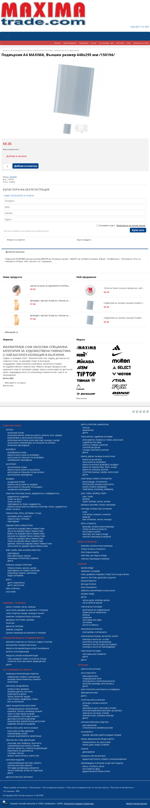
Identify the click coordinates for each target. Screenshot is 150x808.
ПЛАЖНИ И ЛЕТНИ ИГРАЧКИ (93, 756)
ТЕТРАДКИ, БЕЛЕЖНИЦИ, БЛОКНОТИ (23, 768)
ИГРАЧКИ (83, 665)
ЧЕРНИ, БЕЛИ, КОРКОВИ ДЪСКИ (96, 600)
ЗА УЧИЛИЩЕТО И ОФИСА (20, 50)
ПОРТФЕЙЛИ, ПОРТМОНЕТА (94, 632)
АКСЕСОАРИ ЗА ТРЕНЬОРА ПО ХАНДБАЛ (24, 487)
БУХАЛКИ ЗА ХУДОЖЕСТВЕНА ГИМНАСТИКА (26, 536)
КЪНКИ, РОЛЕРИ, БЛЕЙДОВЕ (94, 487)
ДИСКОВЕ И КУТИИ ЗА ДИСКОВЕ (21, 719)
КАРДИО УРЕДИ (87, 594)
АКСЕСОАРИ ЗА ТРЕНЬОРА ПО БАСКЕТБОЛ (25, 472)
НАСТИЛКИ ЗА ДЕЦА (91, 769)
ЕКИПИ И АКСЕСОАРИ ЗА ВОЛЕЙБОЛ (23, 455)
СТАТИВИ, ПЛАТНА (15, 753)
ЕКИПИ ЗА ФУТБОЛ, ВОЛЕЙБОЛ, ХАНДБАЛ (100, 464)
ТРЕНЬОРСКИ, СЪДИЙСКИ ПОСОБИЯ (96, 436)
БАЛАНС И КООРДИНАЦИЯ (17, 651)
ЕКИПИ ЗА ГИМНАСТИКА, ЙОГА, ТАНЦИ (99, 467)
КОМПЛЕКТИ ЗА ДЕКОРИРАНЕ (20, 751)
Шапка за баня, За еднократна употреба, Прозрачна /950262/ (50, 286)
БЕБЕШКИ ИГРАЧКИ (89, 692)
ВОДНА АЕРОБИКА (15, 575)
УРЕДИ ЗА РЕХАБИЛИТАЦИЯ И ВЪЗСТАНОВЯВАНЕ (27, 648)
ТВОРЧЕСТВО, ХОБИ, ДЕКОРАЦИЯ (20, 740)
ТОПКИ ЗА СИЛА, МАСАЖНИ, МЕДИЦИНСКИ (26, 661)
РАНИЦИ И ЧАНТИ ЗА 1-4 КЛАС (95, 639)
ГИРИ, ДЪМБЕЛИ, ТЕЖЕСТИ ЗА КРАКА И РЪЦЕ (26, 659)
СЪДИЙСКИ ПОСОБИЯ (92, 442)
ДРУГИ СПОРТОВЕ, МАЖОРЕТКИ (95, 424)
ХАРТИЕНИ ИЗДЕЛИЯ (15, 760)
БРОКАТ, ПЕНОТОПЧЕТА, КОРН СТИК (23, 756)
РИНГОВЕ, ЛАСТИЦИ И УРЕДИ (95, 534)
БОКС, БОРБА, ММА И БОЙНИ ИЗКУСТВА (23, 550)
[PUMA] (93, 354)
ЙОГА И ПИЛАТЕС (88, 523)
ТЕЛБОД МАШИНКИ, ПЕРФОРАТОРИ (22, 709)
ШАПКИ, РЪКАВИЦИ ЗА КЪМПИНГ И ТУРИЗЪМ (26, 633)
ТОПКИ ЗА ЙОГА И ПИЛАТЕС (94, 529)
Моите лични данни (136, 803)
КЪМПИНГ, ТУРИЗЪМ (14, 602)
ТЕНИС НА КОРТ (14, 502)
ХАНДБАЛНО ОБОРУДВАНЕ (18, 489)
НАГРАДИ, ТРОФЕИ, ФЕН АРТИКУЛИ (96, 509)
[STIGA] (129, 380)
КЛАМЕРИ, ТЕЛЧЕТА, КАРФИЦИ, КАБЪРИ (24, 711)
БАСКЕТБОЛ (11, 464)
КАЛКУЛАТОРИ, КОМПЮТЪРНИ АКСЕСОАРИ (26, 721)
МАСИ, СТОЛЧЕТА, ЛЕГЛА (93, 766)
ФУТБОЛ (9, 429)
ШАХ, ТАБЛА (87, 496)
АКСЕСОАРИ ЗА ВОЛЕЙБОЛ (94, 462)
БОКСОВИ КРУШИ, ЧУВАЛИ (19, 556)
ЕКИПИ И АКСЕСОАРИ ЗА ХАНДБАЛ (22, 484)
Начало (6, 50)
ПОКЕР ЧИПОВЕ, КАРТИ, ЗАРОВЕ (96, 501)
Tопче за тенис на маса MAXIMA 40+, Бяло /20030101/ (124, 288)
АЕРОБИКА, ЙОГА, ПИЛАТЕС (19, 516)
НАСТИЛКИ (11, 592)
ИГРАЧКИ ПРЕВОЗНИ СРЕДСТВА (95, 722)
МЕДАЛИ (86, 517)
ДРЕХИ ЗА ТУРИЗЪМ (14, 626)
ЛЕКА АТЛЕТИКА (13, 588)
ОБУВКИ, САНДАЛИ (14, 629)
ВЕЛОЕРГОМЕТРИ (88, 581)
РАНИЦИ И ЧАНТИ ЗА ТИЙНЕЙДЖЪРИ (98, 647)
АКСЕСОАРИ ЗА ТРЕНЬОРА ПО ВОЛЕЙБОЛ (25, 457)
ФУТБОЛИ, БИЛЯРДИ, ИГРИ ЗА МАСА (98, 684)
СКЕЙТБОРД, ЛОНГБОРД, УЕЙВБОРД (97, 489)
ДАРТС (9, 579)
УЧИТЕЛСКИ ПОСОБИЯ (91, 651)
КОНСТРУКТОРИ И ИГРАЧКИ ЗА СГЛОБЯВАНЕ (100, 689)
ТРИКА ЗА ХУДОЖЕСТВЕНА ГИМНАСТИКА (25, 541)
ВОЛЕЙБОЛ (11, 449)
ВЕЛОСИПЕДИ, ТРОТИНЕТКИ (94, 482)
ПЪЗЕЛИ (84, 749)
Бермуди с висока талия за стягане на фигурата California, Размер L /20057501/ (50, 301)
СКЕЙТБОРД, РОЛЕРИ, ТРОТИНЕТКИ (96, 478)
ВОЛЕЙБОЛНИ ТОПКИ (16, 452)
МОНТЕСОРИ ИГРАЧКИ (91, 669)
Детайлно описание (15, 252)
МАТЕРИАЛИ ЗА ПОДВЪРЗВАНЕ (66, 50)
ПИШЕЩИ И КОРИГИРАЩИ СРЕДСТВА (22, 673)
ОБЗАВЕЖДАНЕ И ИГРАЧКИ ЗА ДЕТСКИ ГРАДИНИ (102, 763)
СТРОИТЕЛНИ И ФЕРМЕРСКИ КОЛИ (97, 728)
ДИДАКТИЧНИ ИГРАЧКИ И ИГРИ (96, 771)
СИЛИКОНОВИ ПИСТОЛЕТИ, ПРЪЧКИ (23, 746)
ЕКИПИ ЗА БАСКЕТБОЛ (92, 459)
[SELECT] (129, 367)
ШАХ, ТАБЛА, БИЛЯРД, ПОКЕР (93, 493)
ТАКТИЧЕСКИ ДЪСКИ (91, 447)
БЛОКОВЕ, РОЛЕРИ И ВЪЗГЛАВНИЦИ (98, 527)
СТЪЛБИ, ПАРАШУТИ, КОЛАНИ (95, 450)
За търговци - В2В (11, 791)
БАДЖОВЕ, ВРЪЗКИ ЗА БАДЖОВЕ (21, 724)
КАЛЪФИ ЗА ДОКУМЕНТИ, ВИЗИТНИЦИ (24, 736)
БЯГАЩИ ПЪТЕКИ (88, 584)
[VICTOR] (129, 374)
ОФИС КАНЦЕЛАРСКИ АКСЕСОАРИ (21, 705)
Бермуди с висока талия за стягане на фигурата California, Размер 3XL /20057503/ (50, 315)
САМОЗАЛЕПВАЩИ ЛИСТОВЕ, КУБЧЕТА (24, 763)
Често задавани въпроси (54, 787)
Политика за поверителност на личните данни (87, 787)
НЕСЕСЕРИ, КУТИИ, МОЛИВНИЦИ (96, 642)
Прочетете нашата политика (79, 803)
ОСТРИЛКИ (87, 622)
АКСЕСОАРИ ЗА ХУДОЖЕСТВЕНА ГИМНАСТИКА (27, 546)
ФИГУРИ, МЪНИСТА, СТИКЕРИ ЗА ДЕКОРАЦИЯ (27, 748)
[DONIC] (129, 393)
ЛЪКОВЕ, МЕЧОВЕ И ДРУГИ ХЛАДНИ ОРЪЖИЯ (101, 735)
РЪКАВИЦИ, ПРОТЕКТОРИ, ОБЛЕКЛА (23, 558)
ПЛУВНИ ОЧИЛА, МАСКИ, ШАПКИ (21, 568)
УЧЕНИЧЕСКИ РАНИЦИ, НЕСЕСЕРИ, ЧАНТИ (99, 636)
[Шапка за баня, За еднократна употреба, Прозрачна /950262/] (16, 290)
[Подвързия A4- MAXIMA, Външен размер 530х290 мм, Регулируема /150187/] (90, 305)
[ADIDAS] (129, 347)
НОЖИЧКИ (87, 617)
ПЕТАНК (86, 428)
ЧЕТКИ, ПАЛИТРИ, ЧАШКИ (18, 696)
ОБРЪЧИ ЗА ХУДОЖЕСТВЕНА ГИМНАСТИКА (26, 528)
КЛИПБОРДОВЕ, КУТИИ (17, 733)
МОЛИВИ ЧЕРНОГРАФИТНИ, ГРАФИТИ (24, 679)
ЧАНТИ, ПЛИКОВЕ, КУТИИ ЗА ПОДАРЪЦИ (25, 770)
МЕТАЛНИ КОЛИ (89, 725)
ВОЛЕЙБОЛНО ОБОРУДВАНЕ (19, 460)
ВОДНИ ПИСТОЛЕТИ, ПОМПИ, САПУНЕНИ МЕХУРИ (104, 759)
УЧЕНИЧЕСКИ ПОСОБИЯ (43, 50)
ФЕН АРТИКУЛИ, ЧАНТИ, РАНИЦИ (96, 519)
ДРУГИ (10, 561)
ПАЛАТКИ (10, 623)
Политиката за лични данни (130, 225)
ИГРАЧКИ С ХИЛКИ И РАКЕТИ (94, 703)
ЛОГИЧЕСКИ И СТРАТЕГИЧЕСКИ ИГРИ (98, 681)
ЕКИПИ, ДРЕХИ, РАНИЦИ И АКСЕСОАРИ (98, 456)
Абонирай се (11, 332)
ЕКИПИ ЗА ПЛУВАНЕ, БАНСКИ (95, 469)
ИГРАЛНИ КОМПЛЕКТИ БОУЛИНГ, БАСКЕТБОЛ (102, 710)
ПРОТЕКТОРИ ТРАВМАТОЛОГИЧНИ (21, 645)
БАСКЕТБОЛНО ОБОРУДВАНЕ (20, 475)
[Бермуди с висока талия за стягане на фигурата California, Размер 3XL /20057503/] (16, 319)
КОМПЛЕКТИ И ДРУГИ (16, 694)
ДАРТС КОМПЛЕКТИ (16, 583)
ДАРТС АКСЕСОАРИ (15, 585)
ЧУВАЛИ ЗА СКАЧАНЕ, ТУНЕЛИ (95, 713)
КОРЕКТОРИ (12, 682)
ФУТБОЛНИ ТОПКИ (15, 433)
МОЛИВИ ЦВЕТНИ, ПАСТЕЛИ (20, 691)
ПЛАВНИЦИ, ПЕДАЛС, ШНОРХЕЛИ (22, 573)
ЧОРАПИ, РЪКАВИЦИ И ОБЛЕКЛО (96, 537)
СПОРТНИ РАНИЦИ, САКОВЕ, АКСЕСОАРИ (100, 472)
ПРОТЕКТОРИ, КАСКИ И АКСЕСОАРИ (98, 484)
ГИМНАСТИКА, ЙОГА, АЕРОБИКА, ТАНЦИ (23, 513)
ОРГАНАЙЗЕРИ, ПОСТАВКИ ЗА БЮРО (23, 716)
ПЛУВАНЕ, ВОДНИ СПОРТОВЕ (19, 565)
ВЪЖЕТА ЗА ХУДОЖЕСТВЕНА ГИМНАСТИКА (26, 533)
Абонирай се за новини (15, 382)
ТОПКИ (85, 705)
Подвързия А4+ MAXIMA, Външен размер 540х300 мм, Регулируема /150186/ (124, 318)
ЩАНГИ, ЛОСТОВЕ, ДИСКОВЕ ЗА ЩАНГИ (98, 577)
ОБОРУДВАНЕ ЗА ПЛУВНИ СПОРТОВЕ (23, 570)
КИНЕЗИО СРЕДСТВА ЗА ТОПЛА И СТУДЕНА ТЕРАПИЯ (29, 642)
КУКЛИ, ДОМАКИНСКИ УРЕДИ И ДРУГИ (97, 739)
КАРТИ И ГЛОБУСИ (90, 625)
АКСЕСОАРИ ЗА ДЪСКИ (92, 603)
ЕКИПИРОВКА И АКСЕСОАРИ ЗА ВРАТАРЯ (25, 438)
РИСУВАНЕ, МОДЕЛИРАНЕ (17, 686)
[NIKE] (129, 354)
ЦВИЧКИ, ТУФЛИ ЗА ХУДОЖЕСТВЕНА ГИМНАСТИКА (29, 543)
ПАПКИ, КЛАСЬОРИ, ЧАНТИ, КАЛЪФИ (22, 728)
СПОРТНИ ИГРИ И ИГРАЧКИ (93, 700)
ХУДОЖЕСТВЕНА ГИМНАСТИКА (19, 525)
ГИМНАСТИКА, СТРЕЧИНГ (18, 519)
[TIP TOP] (93, 373)
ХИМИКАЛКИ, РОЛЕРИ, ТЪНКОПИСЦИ (23, 677)
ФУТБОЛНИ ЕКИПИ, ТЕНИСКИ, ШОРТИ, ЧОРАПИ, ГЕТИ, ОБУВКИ (34, 435)
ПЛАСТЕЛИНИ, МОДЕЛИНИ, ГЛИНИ (22, 699)
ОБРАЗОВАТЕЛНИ (90, 676)
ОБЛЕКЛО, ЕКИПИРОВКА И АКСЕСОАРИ (98, 590)
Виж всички (8, 385)
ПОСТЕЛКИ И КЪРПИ (91, 532)
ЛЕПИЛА (86, 615)
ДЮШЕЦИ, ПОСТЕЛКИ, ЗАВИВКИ (20, 620)
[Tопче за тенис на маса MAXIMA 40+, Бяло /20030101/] (90, 290)
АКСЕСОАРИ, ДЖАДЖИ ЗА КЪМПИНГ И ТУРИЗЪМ (27, 610)
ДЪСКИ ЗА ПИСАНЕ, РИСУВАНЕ (19, 777)
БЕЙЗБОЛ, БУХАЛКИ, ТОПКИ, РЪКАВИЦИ (98, 505)
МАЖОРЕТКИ (88, 430)
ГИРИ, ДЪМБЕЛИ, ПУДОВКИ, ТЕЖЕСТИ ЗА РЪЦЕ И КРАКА (105, 574)
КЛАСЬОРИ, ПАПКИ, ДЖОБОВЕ (20, 731)
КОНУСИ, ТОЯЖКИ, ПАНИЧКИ (95, 445)
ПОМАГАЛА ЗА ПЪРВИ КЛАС (94, 612)
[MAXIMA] (93, 347)
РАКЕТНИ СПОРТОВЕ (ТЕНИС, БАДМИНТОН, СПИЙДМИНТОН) (32, 493)
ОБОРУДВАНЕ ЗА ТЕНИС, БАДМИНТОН (24, 504)
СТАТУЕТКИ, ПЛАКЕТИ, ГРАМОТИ (96, 514)
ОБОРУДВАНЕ (13, 521)
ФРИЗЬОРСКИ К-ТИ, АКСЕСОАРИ (96, 742)
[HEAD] (93, 387)
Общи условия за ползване (16, 787)
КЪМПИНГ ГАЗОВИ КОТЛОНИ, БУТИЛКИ (23, 616)
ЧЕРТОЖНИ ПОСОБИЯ (92, 620)
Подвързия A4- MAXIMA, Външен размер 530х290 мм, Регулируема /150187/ (124, 303)
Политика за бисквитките (121, 787)
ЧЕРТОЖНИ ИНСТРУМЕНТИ (94, 654)
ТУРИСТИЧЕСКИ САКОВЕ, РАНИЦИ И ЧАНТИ (25, 613)
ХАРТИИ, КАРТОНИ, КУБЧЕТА (19, 765)
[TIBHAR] (93, 380)
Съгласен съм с (122, 225)
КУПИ (84, 512)
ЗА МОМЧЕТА (87, 732)
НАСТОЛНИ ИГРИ (88, 673)
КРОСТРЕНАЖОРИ (89, 587)
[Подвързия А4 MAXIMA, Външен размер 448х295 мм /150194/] (75, 119)
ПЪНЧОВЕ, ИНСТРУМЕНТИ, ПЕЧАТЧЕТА (24, 743)
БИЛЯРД (86, 499)
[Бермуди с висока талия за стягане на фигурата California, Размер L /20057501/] (16, 305)
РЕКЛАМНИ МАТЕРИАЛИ (91, 629)
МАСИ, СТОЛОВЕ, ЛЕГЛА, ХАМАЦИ (21, 607)
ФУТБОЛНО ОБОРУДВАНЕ (18, 445)
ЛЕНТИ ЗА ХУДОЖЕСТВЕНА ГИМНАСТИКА (25, 531)
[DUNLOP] (93, 394)
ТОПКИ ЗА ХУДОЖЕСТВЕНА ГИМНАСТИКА (25, 538)
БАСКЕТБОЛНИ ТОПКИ (17, 467)
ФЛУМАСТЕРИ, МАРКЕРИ (18, 689)
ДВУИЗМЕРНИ (88, 752)
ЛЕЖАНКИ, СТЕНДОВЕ (90, 571)
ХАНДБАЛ (10, 479)
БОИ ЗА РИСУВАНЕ (15, 701)
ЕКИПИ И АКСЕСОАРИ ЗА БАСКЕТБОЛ (23, 470)
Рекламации (35, 787)
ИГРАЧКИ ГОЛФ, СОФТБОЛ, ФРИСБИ (98, 715)
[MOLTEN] (129, 360)
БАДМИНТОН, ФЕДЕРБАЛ (18, 497)
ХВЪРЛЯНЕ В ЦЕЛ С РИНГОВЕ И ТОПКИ (99, 708)
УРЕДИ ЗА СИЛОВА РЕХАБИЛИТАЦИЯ (22, 655)
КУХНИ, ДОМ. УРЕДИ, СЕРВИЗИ (95, 745)
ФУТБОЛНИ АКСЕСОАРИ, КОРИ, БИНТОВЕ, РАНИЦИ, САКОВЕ (33, 440)
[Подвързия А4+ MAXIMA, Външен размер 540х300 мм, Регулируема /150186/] (90, 319)
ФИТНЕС (82, 563)
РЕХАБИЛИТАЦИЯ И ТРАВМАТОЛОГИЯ (23, 637)
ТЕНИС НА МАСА (14, 499)
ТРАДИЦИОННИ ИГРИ (91, 679)
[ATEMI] (93, 367)
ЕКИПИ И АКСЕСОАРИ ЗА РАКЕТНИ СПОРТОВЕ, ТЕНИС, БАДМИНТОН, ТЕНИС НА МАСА (36, 508)
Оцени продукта (84, 239)
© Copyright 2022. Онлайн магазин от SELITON (23, 795)
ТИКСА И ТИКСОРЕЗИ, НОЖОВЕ (21, 714)
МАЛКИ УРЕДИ (87, 568)
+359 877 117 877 (139, 27)
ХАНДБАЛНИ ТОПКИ (16, 482)
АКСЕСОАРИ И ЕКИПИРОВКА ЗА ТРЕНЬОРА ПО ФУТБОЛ (31, 443)
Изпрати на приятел (16, 239)
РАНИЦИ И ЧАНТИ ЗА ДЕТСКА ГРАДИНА (99, 644)
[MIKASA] (93, 360)
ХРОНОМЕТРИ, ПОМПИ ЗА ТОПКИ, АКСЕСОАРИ (102, 440)
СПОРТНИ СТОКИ (12, 425)
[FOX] (129, 387)
